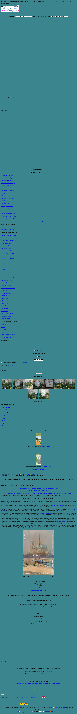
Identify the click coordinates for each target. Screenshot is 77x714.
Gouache (3, 329)
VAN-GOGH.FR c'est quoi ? (22, 362)
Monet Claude (4, 298)
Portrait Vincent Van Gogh (7, 188)
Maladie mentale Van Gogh (8, 183)
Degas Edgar (4, 290)
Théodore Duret (5, 343)
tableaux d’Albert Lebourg (57, 505)
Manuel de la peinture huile (8, 334)
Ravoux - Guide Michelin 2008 (9, 240)
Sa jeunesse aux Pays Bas (7, 190)
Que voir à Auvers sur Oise (8, 253)
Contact (19, 697)
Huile (2, 332)
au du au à (39, 493)
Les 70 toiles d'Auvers (6, 248)
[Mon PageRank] (38, 350)
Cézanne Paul (4, 283)
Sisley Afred (4, 311)
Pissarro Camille (5, 303)
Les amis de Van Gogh (6, 177)
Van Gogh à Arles (5, 200)
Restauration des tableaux (7, 337)
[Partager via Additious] (59, 707)
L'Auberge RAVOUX (6, 238)
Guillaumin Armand (6, 293)
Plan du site (24, 697)
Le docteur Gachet (5, 243)
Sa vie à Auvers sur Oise (7, 256)
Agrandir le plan (4, 661)
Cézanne (3, 266)
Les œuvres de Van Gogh (7, 227)
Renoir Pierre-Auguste (6, 306)
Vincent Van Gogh (6, 211)
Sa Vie (3, 193)
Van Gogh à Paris (5, 203)
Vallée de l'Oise (46, 446)
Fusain (3, 327)
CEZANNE (28, 684)
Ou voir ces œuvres (6, 185)
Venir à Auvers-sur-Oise (7, 261)
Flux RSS (30, 697)
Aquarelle (3, 324)
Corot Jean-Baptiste (6, 285)
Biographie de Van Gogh (7, 175)
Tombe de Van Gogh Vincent (8, 258)
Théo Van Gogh (5, 195)
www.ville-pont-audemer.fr (38, 590)
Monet (60, 521)
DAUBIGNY (20, 684)
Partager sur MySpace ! (26, 712)
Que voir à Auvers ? (6, 409)
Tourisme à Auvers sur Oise (8, 213)
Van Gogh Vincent (6, 316)
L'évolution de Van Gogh (7, 229)
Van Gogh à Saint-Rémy (7, 206)
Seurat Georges (5, 308)
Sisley (3, 425)
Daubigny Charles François (8, 288)
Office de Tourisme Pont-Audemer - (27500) (39, 490)
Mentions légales (38, 697)
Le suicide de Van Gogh (7, 245)
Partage (2, 367)
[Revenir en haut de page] (38, 689)
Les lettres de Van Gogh (7, 180)
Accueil (2, 475)
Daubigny (3, 269)
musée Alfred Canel (47, 513)
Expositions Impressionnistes (8, 277)
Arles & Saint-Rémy (6, 208)
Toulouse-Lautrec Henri (7, 313)
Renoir (3, 423)
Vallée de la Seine (47, 466)
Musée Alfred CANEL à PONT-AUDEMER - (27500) (44, 488)
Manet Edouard (5, 295)
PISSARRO (35, 684)
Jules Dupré (5, 519)
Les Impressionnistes (6, 280)
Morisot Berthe (5, 300)
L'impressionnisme (6, 318)
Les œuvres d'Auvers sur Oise (8, 235)
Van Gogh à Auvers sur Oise (8, 198)
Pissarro (3, 272)
